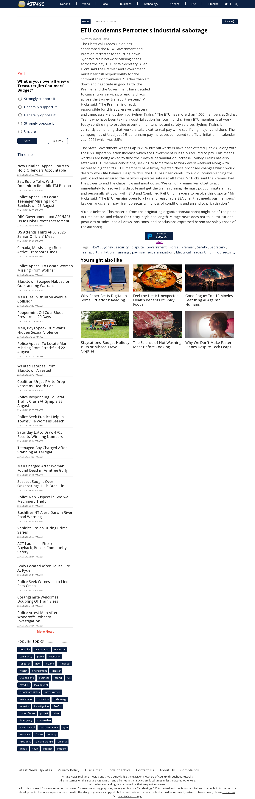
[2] (156, 788)
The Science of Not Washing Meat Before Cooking (157, 344)
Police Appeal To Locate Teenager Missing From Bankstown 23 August (38, 201)
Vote (27, 141)
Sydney (107, 247)
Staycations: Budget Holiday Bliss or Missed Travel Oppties (105, 347)
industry (24, 706)
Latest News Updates (34, 770)
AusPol (58, 706)
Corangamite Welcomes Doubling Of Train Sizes (37, 599)
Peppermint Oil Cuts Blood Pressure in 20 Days (40, 314)
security (122, 247)
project (44, 713)
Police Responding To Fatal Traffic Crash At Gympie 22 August (40, 401)
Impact (23, 748)
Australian (54, 656)
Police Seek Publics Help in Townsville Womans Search (40, 419)
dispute (137, 247)
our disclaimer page (130, 796)
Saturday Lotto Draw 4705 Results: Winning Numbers (40, 434)
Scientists (25, 734)
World (86, 4)
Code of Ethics (119, 770)
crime (56, 713)
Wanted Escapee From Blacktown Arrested (36, 368)
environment (39, 670)
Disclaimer (93, 770)
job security (225, 252)
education (43, 699)
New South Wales (30, 692)
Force (174, 247)
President (25, 741)
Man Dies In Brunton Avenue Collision (42, 299)
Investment (26, 699)
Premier (187, 247)
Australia (25, 649)
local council (41, 685)
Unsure (30, 131)
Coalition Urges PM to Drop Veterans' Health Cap (41, 383)
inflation (107, 252)
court (35, 748)
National (65, 4)
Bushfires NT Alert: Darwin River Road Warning (44, 514)
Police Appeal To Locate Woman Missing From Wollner (45, 268)
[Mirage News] (33, 4)
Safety (202, 247)
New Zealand (27, 727)
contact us (229, 792)
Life (193, 4)
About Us (167, 770)
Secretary (217, 247)
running (122, 252)
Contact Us (145, 770)
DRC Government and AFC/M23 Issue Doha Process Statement (43, 218)
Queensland (27, 677)
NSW (95, 247)
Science (175, 4)
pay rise (138, 252)
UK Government (49, 727)
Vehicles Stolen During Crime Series (42, 530)
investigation (41, 706)
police (40, 656)
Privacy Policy (68, 770)
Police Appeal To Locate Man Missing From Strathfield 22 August (42, 348)
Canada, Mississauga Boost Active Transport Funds (40, 249)
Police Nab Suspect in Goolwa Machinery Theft (42, 499)
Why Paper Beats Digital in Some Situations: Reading (104, 298)
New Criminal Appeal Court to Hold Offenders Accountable (43, 168)
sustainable (44, 720)
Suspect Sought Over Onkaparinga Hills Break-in (40, 483)
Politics (85, 21)
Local (105, 4)
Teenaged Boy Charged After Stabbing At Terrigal (42, 450)
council (58, 677)
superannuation (160, 252)
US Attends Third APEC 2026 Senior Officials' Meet (41, 234)
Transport (89, 252)
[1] (154, 788)
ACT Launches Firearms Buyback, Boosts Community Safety (42, 548)
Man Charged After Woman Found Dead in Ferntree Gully (42, 468)
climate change (44, 741)
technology (60, 699)
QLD (65, 727)
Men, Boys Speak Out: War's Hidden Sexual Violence (41, 330)
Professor (64, 663)
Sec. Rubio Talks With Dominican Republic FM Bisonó (44, 183)
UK (69, 677)
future (39, 734)
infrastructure (52, 692)
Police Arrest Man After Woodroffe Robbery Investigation (37, 617)
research (25, 663)
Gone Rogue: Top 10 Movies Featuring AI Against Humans (209, 300)
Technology (150, 4)
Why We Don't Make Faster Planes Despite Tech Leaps (208, 344)
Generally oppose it (40, 115)
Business (126, 4)
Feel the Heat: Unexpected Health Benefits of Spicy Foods (156, 300)
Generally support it (40, 107)
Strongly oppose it (39, 123)
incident (61, 748)
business (44, 677)
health (23, 670)
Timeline (213, 4)
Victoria (50, 663)
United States (27, 713)
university (60, 649)
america (62, 741)
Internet (47, 748)
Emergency (26, 720)
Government (157, 247)
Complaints (189, 770)
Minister (56, 670)
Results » (57, 141)
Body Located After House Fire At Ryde (43, 568)
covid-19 (24, 685)
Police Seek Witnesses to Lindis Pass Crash (44, 583)
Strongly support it (39, 98)
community (26, 656)
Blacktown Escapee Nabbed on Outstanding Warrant (43, 283)
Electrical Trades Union (195, 252)
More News (45, 631)
